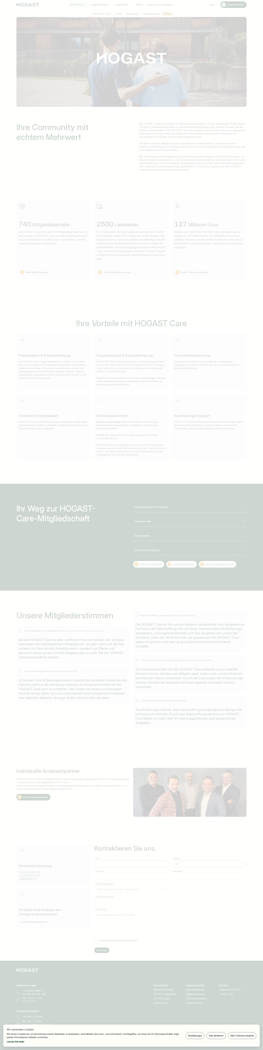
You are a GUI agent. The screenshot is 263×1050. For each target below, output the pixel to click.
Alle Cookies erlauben (242, 1035)
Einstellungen (195, 1035)
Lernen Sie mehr (16, 1041)
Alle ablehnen (216, 1035)
